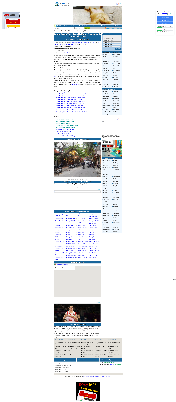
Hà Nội (64, 31)
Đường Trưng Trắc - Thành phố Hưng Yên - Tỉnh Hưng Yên (71, 95)
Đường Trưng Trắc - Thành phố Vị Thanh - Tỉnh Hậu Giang (71, 93)
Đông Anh (105, 73)
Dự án (83, 25)
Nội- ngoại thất (99, 25)
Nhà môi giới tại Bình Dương (62, 367)
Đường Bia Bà (81, 253)
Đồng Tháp (106, 188)
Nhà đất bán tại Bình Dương (86, 347)
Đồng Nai (115, 185)
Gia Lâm (115, 73)
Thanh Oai (105, 84)
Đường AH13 (58, 246)
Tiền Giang (106, 227)
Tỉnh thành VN (58, 31)
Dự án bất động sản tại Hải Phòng (114, 343)
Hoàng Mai (116, 61)
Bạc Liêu (115, 172)
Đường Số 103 (81, 243)
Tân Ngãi (115, 114)
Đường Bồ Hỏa (81, 255)
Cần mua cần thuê (77, 25)
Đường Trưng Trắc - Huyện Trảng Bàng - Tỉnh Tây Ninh (70, 99)
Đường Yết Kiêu (82, 230)
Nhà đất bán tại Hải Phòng (113, 347)
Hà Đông (105, 59)
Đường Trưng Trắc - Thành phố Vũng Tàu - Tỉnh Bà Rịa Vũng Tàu (73, 109)
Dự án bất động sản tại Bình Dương (87, 343)
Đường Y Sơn (81, 225)
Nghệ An (115, 206)
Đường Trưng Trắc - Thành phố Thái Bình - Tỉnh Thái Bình (71, 101)
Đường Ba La (92, 248)
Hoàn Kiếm (106, 61)
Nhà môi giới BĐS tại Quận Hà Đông (65, 136)
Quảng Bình (106, 213)
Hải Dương (116, 192)
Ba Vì (114, 68)
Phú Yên (115, 211)
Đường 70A (69, 239)
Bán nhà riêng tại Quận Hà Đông (65, 121)
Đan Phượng (116, 70)
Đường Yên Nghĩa (82, 227)
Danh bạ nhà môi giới (60, 360)
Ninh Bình (105, 208)
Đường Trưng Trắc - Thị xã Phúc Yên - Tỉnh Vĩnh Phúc (70, 103)
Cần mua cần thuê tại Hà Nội (73, 353)
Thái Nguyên (116, 222)
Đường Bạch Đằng (94, 250)
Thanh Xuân (116, 66)
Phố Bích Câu (92, 253)
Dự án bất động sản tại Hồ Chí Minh (60, 343)
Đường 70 (57, 239)
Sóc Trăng (116, 218)
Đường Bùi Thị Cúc (71, 257)
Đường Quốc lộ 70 (94, 241)
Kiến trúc (93, 25)
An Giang (115, 167)
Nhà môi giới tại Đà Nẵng (61, 369)
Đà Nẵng (105, 91)
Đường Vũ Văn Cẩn (94, 220)
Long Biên (105, 63)
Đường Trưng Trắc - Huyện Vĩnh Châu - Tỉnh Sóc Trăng (70, 97)
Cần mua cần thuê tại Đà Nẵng (100, 355)
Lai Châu (105, 202)
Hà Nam (115, 190)
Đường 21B (81, 234)
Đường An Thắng (70, 248)
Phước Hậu (106, 94)
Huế (114, 224)
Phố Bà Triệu (69, 250)
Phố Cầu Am (92, 257)
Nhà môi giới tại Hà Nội (60, 363)
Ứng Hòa (115, 86)
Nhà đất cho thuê (68, 25)
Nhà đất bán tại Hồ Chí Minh (60, 347)
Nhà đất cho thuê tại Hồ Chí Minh (61, 351)
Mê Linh (115, 75)
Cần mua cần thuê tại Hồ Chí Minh (60, 355)
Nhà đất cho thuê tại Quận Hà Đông (65, 129)
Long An (115, 165)
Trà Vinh (105, 100)
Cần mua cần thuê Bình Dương (87, 355)
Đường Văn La (93, 216)
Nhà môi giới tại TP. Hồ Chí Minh (63, 365)
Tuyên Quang (106, 229)
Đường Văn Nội (59, 218)
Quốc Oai (115, 79)
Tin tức (88, 25)
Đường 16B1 (81, 232)
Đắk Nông (115, 183)
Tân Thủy (105, 114)
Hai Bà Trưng (75, 84)
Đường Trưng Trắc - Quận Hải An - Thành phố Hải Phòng (70, 107)
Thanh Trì (115, 84)
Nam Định (105, 206)
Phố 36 (57, 237)
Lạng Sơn (105, 204)
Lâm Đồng (116, 202)
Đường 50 (80, 237)
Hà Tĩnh (105, 192)
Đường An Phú (93, 246)
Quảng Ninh (116, 215)
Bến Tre (115, 174)
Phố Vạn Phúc (81, 218)
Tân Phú (115, 111)
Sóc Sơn (105, 82)
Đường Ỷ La (69, 225)
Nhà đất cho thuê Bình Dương (87, 351)
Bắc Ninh (105, 174)
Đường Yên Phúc (93, 227)
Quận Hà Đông (71, 31)
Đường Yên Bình (93, 225)
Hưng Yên (105, 197)
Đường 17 (91, 232)
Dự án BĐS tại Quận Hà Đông (63, 131)
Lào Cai (115, 204)
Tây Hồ (105, 66)
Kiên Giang (106, 199)
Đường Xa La (92, 223)
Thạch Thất (116, 82)
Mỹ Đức (105, 77)
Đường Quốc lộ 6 (59, 241)
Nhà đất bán (60, 25)
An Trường (116, 109)
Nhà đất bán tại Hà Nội (74, 346)
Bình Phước (116, 176)
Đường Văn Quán (93, 218)
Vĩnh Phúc (105, 231)
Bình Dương (106, 163)
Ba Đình (105, 54)
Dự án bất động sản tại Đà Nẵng (100, 343)
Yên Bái (115, 231)
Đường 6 (57, 232)
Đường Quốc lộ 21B (83, 241)
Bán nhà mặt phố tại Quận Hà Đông (65, 127)
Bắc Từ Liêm (116, 54)
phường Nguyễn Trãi (77, 42)
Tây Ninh (115, 220)
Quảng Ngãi (106, 215)
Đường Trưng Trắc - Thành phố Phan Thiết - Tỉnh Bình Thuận (71, 111)
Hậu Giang (105, 195)
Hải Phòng (105, 165)
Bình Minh (116, 98)
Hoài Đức (105, 75)
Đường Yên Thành (59, 230)
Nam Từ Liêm (116, 63)
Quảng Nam (116, 213)
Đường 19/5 (58, 234)
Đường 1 (91, 230)
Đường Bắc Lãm (82, 250)
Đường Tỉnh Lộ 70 (93, 243)
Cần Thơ (105, 181)
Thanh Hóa (106, 224)
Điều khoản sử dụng (89, 376)
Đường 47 (69, 237)
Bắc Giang (116, 169)
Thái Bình (105, 222)
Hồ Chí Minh (106, 160)
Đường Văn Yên (59, 220)
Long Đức (115, 91)
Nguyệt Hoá (106, 98)
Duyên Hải (116, 103)
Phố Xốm (57, 225)
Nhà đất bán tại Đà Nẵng (99, 347)
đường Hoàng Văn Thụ (69, 44)
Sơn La (105, 220)
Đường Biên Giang (71, 255)
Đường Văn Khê (93, 214)
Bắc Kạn (105, 172)
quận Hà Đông (86, 42)
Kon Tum (115, 199)
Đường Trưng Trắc (81, 31)
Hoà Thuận (106, 96)
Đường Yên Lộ (70, 227)
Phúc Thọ (105, 79)
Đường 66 (91, 237)
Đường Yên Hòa (59, 227)
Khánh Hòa (116, 197)
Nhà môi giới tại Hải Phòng (61, 371)
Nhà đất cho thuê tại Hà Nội (74, 349)
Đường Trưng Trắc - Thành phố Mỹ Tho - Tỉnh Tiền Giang (70, 105)
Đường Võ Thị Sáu (71, 220)
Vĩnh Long (116, 229)
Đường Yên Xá (70, 230)
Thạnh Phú (116, 100)
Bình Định (105, 176)
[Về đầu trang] (175, 400)
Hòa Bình (115, 195)
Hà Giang (105, 190)
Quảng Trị (105, 218)
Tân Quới (105, 109)
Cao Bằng (115, 181)
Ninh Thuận (116, 208)
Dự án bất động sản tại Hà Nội (74, 343)
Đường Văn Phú (70, 218)
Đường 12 (69, 232)
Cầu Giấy (105, 56)
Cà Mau (115, 179)
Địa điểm (117, 25)
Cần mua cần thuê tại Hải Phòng (113, 355)
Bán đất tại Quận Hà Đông (63, 123)
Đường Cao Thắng (82, 257)
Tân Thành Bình (107, 111)
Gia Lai (115, 188)
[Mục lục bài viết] (174, 280)
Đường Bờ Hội (93, 255)
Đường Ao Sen (81, 248)
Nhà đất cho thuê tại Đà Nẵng (101, 351)
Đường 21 (69, 234)
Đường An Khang (82, 246)
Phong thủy (107, 25)
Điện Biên (105, 185)
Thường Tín (106, 86)
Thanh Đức (116, 94)
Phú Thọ (105, 211)
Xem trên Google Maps (62, 264)
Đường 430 (92, 239)
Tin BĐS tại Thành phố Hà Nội (63, 133)
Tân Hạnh (115, 96)
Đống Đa (115, 56)
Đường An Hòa (70, 246)
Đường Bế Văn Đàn (71, 253)
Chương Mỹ (106, 70)
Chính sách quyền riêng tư (103, 376)
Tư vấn (112, 25)
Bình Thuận (106, 179)
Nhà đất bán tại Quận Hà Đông (64, 119)
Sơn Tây (105, 68)
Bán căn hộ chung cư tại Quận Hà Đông (67, 125)
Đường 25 (91, 234)
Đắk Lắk (105, 183)
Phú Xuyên (116, 77)
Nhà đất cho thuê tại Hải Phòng (113, 351)
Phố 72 (79, 239)
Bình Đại (105, 103)
